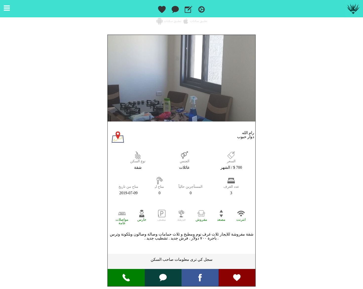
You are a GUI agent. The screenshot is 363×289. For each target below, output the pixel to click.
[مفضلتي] (161, 8)
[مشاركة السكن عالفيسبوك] (200, 277)
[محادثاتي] (175, 8)
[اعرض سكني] (188, 8)
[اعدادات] (201, 8)
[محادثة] (163, 277)
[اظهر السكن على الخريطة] (118, 142)
